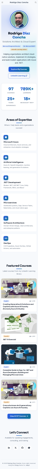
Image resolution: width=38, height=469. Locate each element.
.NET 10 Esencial (9, 340)
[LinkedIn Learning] (29, 447)
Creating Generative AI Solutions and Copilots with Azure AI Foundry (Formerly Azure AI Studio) (18, 306)
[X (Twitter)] (15, 447)
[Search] (35, 2)
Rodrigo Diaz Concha (14, 463)
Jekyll (28, 465)
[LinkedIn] (9, 447)
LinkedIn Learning (18, 76)
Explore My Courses (19, 69)
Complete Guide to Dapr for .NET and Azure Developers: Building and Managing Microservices (18, 372)
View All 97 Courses (18, 416)
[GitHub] (22, 447)
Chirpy (16, 465)
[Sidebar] (2, 2)
